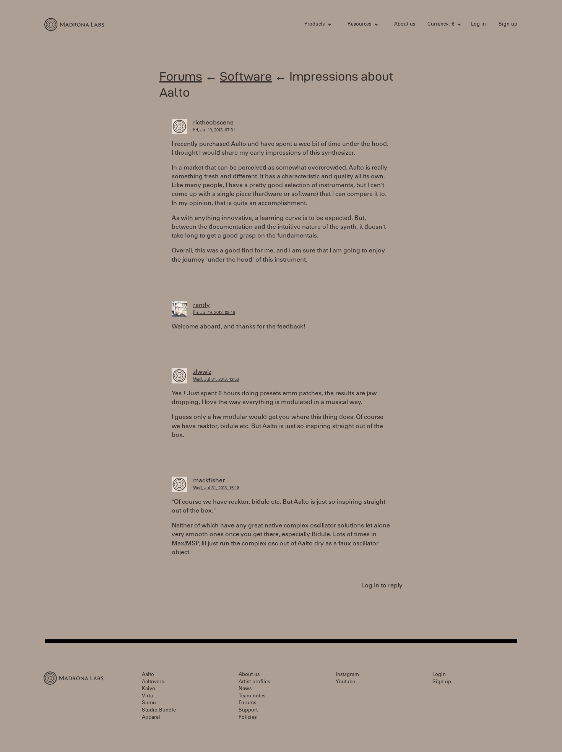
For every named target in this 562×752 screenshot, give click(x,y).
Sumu (149, 703)
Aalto (148, 675)
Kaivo (148, 689)
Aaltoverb (153, 682)
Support (248, 710)
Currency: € (440, 24)
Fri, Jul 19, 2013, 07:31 (214, 130)
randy (201, 305)
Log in (478, 24)
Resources (359, 24)
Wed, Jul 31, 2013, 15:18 (216, 488)
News (245, 689)
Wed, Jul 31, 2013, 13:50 (216, 380)
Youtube (345, 682)
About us (404, 24)
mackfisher (209, 481)
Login (439, 675)
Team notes (252, 696)
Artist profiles (254, 682)
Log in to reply (382, 586)
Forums (180, 76)
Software (246, 76)
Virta (147, 696)
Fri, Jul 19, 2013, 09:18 (214, 313)
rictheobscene (213, 123)
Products (314, 24)
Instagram (347, 675)
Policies (248, 717)
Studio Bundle (159, 710)
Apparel (151, 717)
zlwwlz (202, 372)
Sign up (508, 24)
